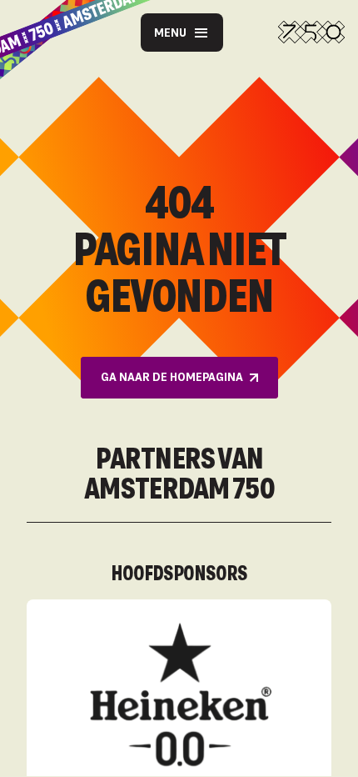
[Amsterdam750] (311, 32)
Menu (170, 32)
